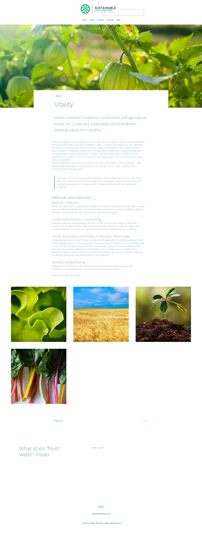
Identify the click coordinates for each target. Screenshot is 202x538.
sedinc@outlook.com (101, 514)
